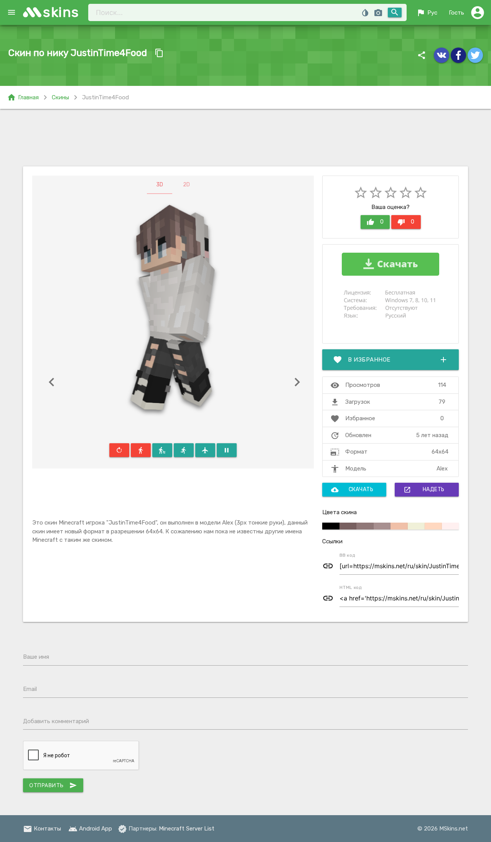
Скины (60, 97)
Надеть (424, 489)
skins (61, 12)
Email (30, 689)
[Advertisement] (245, 137)
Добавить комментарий (56, 721)
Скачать (352, 489)
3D (159, 184)
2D (186, 184)
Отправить (53, 785)
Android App (90, 828)
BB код (347, 555)
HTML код (350, 587)
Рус (426, 12)
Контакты (42, 828)
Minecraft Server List (186, 828)
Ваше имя (36, 656)
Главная (23, 97)
